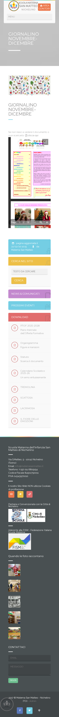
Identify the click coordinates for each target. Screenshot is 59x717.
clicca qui (33, 135)
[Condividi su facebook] (20, 710)
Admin (32, 701)
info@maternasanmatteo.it (29, 466)
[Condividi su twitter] (29, 710)
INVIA (13, 680)
